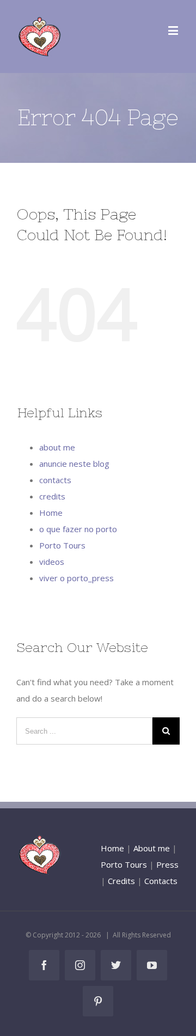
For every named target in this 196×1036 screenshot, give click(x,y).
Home (51, 512)
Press (167, 864)
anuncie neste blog (74, 463)
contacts (55, 479)
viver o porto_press (76, 577)
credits (52, 496)
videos (51, 561)
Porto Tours (62, 545)
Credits (121, 880)
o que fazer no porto (78, 528)
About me (151, 848)
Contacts (160, 880)
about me (57, 447)
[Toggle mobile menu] (174, 30)
